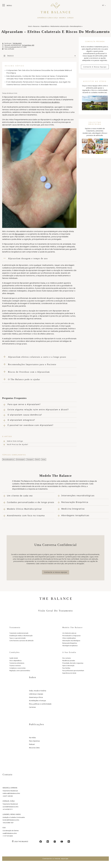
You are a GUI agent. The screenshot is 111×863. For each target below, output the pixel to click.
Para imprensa (34, 741)
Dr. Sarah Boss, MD (28, 45)
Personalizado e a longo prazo (71, 636)
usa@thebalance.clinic (10, 833)
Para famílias (66, 668)
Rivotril (37, 459)
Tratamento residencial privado (18, 633)
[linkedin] (47, 841)
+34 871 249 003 (8, 796)
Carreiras (32, 707)
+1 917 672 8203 (8, 836)
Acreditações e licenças (37, 700)
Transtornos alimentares (16, 663)
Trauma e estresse (15, 665)
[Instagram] (54, 841)
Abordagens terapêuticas (70, 646)
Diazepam (30, 459)
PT (103, 5)
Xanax (43, 459)
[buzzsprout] (69, 841)
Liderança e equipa (36, 694)
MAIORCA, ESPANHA (10, 788)
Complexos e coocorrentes (17, 668)
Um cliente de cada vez (69, 633)
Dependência (45, 26)
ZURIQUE (70, 18)
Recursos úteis (34, 748)
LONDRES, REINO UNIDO (12, 814)
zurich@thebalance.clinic (10, 807)
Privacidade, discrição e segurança (72, 663)
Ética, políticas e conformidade (40, 704)
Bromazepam (20, 459)
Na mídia (32, 738)
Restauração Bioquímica (69, 643)
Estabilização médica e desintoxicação (21, 636)
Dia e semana (66, 658)
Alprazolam (19, 234)
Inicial (30, 26)
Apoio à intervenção (68, 665)
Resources (36, 26)
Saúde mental (13, 658)
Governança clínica (36, 697)
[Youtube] (61, 841)
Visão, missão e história (37, 691)
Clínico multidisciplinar (69, 638)
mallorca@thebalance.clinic (11, 793)
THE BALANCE (17, 43)
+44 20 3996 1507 (8, 823)
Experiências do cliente (69, 673)
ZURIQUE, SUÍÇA (9, 801)
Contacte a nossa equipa (94, 67)
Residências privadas (68, 660)
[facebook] (40, 841)
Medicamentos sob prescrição (60, 26)
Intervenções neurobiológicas (71, 641)
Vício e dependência (15, 660)
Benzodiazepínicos (76, 26)
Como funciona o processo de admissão (21, 641)
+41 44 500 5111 (8, 809)
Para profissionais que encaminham (73, 670)
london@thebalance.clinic (11, 820)
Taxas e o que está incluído (17, 638)
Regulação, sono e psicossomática (19, 670)
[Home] (55, 7)
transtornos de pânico (50, 102)
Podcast (32, 744)
